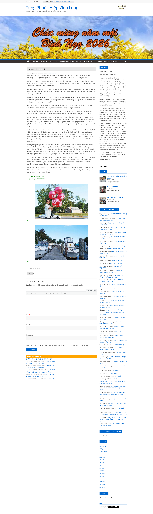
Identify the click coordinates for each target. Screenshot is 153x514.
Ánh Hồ (102, 471)
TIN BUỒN (116, 370)
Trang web (29, 335)
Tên (28, 315)
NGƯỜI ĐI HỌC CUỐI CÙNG (35, 363)
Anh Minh (102, 473)
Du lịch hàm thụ (89, 61)
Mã (95, 290)
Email (28, 325)
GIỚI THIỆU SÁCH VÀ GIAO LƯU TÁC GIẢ (39, 359)
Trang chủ (34, 61)
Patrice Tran (103, 381)
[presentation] (28, 293)
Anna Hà (102, 487)
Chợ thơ (79, 61)
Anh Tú (102, 476)
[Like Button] (29, 273)
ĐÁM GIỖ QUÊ (114, 289)
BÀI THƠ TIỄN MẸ (119, 345)
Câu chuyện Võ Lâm (110, 61)
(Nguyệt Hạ (103, 446)
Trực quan (89, 290)
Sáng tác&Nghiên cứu (66, 61)
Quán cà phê (53, 61)
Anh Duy (102, 468)
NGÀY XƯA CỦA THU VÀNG (35, 377)
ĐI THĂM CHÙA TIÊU (117, 260)
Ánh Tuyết (103, 484)
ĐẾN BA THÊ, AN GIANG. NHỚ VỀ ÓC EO (39, 372)
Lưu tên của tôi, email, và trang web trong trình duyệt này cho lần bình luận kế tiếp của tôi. (58, 345)
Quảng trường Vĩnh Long (117, 246)
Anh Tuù (102, 482)
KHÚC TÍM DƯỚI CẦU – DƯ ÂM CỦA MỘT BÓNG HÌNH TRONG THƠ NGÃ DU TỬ (113, 419)
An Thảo (102, 462)
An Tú (101, 465)
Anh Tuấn (102, 479)
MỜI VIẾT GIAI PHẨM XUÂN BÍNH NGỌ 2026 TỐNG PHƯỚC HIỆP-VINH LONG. (113, 388)
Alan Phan (103, 457)
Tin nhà (42, 61)
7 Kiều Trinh (103, 451)
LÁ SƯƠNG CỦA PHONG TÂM (35, 368)
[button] (28, 293)
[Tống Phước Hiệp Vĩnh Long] (28, 61)
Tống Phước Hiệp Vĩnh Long (52, 7)
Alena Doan (103, 460)
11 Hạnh (102, 449)
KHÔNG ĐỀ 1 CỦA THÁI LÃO (114, 310)
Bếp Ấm (100, 61)
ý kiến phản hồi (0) (51, 73)
